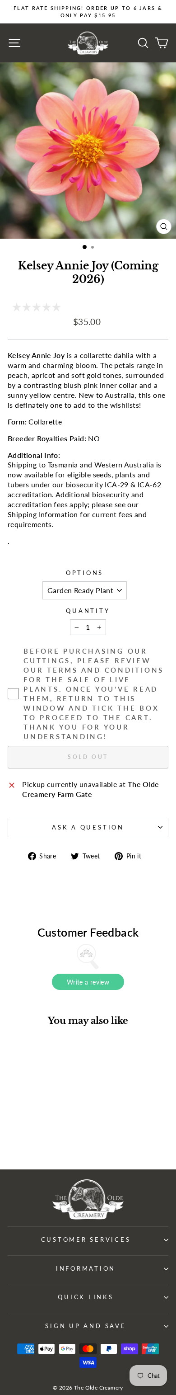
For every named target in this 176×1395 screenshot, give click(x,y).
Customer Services (86, 1239)
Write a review (88, 982)
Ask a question (88, 827)
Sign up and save (85, 1326)
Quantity (88, 611)
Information (86, 1268)
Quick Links (85, 1297)
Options (84, 573)
